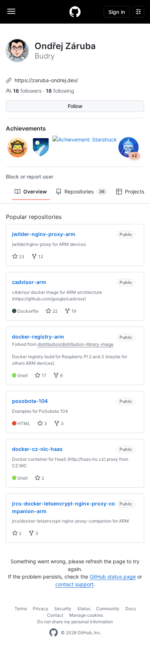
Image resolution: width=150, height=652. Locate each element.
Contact (55, 615)
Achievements (26, 128)
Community (107, 608)
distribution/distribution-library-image (76, 344)
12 (40, 256)
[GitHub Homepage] (53, 632)
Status (83, 608)
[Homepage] (75, 11)
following (60, 91)
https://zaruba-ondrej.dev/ (46, 80)
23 (21, 256)
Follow (75, 106)
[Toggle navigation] (11, 11)
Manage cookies (86, 615)
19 (73, 311)
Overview (35, 191)
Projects (134, 191)
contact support (74, 584)
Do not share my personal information (75, 621)
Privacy (40, 608)
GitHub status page (113, 576)
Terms (21, 608)
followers (28, 91)
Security (62, 608)
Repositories (84, 191)
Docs (130, 608)
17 (43, 375)
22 (54, 311)
